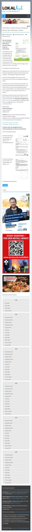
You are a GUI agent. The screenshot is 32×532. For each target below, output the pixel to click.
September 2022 (9, 393)
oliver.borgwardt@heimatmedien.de (18, 498)
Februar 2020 (8, 480)
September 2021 (9, 428)
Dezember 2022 (8, 386)
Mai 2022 (7, 403)
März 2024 (7, 340)
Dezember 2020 (8, 455)
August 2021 (8, 430)
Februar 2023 (8, 377)
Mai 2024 (7, 335)
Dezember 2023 (8, 352)
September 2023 (9, 359)
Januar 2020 (8, 482)
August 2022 (8, 396)
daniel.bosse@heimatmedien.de (19, 493)
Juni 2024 (7, 332)
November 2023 (9, 354)
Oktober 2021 (8, 425)
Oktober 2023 (8, 357)
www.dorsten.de (8, 100)
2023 (16, 349)
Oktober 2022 (8, 391)
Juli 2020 (7, 467)
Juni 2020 (7, 470)
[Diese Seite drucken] (27, 26)
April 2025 (7, 305)
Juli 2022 (7, 398)
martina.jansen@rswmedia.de (22, 512)
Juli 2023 (7, 364)
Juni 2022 (7, 401)
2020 (16, 452)
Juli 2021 (7, 433)
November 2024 (9, 320)
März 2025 (7, 308)
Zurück (5, 185)
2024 (16, 314)
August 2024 (8, 327)
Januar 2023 (8, 379)
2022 (16, 383)
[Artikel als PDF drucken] (29, 26)
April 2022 (7, 406)
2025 (16, 300)
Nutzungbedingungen (24, 528)
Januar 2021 (8, 448)
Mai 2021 (7, 438)
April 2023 (7, 372)
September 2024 (9, 325)
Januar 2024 (8, 345)
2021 (16, 417)
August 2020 (8, 465)
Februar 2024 (8, 342)
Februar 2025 (8, 310)
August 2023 (8, 362)
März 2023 (7, 374)
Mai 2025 (7, 303)
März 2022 (7, 409)
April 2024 (7, 337)
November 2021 (9, 423)
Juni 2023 (7, 367)
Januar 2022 (8, 414)
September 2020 (9, 462)
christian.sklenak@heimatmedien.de (18, 509)
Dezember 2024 (8, 317)
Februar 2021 (8, 445)
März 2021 (7, 443)
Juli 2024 (7, 330)
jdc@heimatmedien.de (15, 503)
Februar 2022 (8, 411)
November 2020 (9, 457)
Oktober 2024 (8, 322)
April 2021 (7, 440)
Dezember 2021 (8, 420)
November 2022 (9, 388)
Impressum (15, 528)
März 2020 (7, 477)
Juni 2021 (7, 435)
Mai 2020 (7, 472)
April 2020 (7, 475)
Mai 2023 (7, 369)
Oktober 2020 (8, 460)
